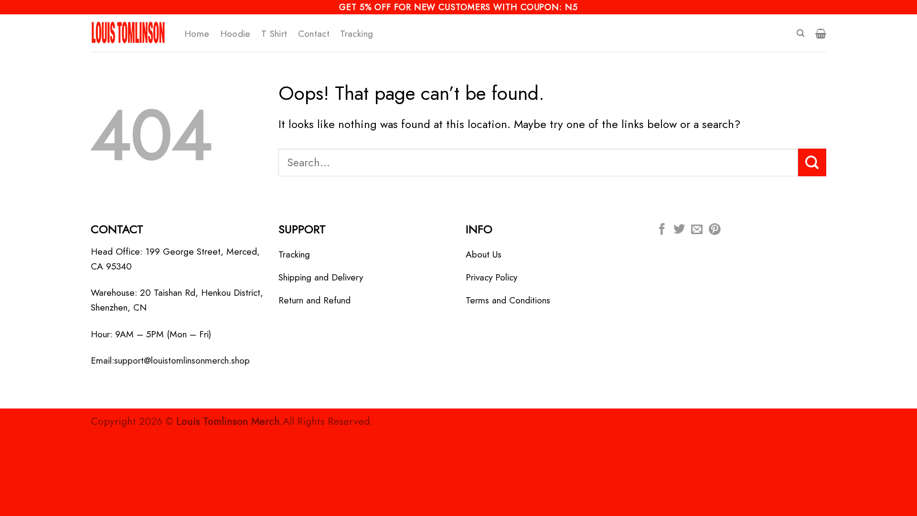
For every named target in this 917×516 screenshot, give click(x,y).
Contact (314, 33)
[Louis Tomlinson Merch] (130, 33)
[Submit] (812, 162)
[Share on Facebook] (662, 230)
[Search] (800, 33)
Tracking (356, 33)
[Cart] (820, 33)
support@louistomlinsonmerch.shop (182, 360)
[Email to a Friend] (697, 230)
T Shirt (274, 33)
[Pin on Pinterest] (714, 230)
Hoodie (235, 33)
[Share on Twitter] (679, 230)
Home (197, 33)
